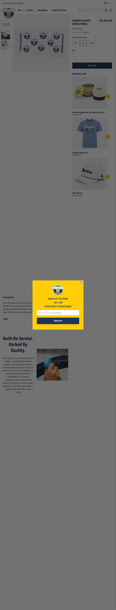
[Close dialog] (81, 282)
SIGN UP (58, 321)
